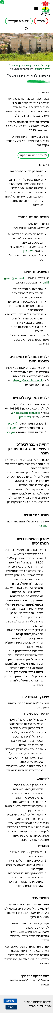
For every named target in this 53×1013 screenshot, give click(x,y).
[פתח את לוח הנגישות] (2, 2)
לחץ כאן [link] (28, 251)
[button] (36, 8)
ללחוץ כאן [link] (25, 417)
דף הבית (46, 65)
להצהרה (10, 1001)
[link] (28, 380)
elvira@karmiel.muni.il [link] (26, 413)
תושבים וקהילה (32, 65)
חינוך (21, 65)
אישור (11, 1007)
